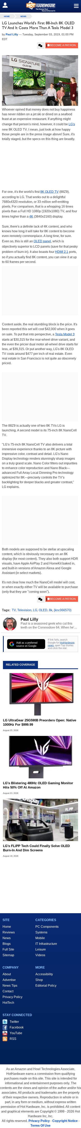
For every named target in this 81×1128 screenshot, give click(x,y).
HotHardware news (61, 644)
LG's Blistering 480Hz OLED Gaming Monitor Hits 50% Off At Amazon (38, 785)
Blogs (7, 943)
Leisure (40, 949)
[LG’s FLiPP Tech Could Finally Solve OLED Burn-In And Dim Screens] (40, 820)
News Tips (10, 985)
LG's (72, 124)
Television (24, 610)
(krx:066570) (62, 610)
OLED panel (42, 241)
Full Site (8, 949)
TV (14, 610)
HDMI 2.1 (61, 251)
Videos (40, 955)
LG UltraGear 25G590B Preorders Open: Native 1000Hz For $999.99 (39, 722)
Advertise (9, 980)
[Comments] (40, 45)
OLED (43, 610)
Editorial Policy (45, 985)
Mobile (40, 938)
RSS (13, 1038)
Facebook (17, 1027)
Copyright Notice (65, 1121)
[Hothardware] (40, 6)
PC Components (47, 926)
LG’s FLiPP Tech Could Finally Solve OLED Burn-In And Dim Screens (36, 848)
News (23, 16)
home (7, 16)
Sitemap (8, 955)
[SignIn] (7, 5)
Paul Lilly (29, 619)
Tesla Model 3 (65, 334)
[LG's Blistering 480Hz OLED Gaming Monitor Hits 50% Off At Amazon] (40, 757)
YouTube (16, 1033)
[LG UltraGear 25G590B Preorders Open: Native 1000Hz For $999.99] (40, 694)
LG (35, 610)
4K (31, 216)
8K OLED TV (49, 191)
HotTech (8, 1002)
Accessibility (44, 974)
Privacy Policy (12, 997)
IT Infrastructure (46, 943)
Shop (39, 980)
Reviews (9, 932)
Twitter (14, 1021)
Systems (41, 932)
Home (7, 926)
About (7, 974)
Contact (8, 991)
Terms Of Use (40, 1125)
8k (50, 610)
